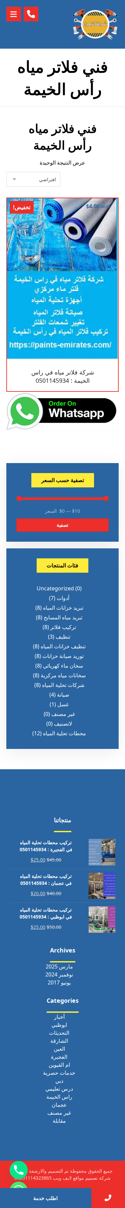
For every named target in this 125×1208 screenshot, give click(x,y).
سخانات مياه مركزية (63, 675)
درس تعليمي (59, 1088)
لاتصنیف (63, 723)
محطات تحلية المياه (64, 733)
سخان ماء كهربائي (63, 665)
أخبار (59, 1016)
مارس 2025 (59, 966)
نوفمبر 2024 (59, 974)
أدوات (63, 598)
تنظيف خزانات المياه (63, 646)
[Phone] (19, 1170)
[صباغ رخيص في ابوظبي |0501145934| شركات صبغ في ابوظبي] (95, 24)
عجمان (59, 1104)
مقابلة (59, 1120)
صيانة (63, 694)
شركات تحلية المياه (63, 685)
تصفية (62, 525)
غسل (63, 704)
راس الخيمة (59, 1096)
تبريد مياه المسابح (63, 617)
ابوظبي (59, 1024)
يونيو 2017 (59, 982)
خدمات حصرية (59, 1072)
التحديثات (59, 1032)
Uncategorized (55, 588)
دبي (59, 1080)
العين (59, 1048)
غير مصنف (63, 714)
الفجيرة (59, 1056)
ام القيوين (59, 1064)
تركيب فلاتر (63, 627)
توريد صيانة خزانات (63, 656)
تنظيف (63, 636)
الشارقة (59, 1040)
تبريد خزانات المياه (63, 607)
